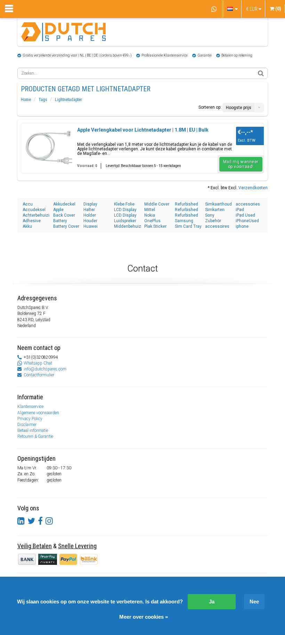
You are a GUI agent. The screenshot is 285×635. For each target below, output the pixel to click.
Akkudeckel (64, 204)
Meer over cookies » (143, 617)
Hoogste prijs (238, 107)
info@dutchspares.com (45, 369)
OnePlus (152, 220)
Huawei (90, 226)
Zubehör (213, 220)
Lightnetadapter (68, 99)
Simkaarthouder (218, 204)
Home (26, 99)
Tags (43, 99)
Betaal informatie (32, 430)
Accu (28, 204)
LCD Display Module (125, 215)
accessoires (217, 226)
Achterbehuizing (36, 215)
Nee (254, 601)
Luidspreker (125, 220)
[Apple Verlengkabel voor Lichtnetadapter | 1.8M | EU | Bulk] (49, 147)
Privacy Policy (29, 418)
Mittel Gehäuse (153, 209)
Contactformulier (39, 375)
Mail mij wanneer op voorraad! (241, 164)
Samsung (184, 220)
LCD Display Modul (125, 209)
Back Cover (64, 215)
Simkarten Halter (215, 209)
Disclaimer (26, 424)
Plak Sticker (155, 226)
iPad (240, 209)
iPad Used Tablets (245, 215)
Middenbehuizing (127, 226)
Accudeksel (34, 209)
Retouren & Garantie (35, 436)
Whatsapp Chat (38, 363)
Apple (58, 209)
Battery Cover (66, 226)
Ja (211, 601)
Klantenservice (30, 406)
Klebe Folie (124, 204)
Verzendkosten (253, 187)
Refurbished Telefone (186, 209)
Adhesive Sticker (32, 221)
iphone (242, 226)
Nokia (149, 215)
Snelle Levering (77, 546)
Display (90, 204)
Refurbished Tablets (186, 204)
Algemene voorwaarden (38, 412)
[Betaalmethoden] (48, 559)
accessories (248, 204)
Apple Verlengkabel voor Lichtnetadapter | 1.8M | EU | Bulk (143, 130)
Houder (90, 220)
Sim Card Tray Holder (188, 226)
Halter (89, 209)
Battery (60, 220)
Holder (89, 215)
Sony (209, 215)
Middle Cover (156, 204)
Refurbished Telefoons (186, 215)
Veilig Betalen (34, 546)
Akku (27, 226)
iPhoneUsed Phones (247, 221)
